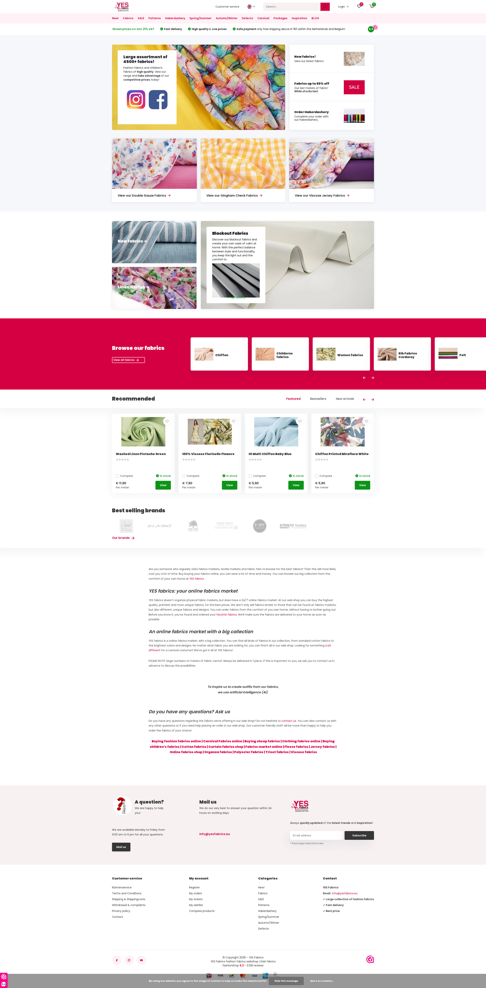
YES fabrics (196, 579)
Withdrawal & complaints (128, 905)
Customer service (227, 7)
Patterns (154, 18)
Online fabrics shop (186, 752)
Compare (126, 476)
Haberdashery (175, 18)
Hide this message (286, 980)
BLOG (315, 18)
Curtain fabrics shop (225, 747)
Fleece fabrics (296, 747)
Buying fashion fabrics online (176, 741)
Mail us (121, 847)
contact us (289, 721)
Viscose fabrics (304, 752)
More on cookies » (322, 980)
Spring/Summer (200, 18)
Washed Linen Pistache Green (141, 454)
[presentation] (364, 378)
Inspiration (299, 18)
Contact (117, 917)
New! (115, 18)
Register (194, 887)
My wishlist (196, 905)
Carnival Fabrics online (222, 741)
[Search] (325, 6)
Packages (280, 18)
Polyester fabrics (248, 752)
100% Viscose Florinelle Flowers (208, 454)
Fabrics (128, 18)
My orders (195, 893)
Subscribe (359, 835)
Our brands (121, 538)
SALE (141, 18)
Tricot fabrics (277, 752)
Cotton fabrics (194, 747)
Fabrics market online (263, 747)
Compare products (202, 911)
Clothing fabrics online (301, 741)
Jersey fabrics (322, 747)
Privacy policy (121, 911)
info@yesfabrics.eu (214, 834)
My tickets (196, 899)
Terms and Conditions (126, 893)
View (163, 485)
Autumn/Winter (226, 18)
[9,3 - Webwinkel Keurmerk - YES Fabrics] (370, 959)
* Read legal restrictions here (306, 843)
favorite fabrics (226, 614)
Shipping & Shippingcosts (128, 899)
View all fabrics (124, 360)
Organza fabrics (218, 752)
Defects (247, 18)
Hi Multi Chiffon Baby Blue (270, 454)
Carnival (263, 18)
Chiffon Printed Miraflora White (342, 454)
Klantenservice (122, 887)
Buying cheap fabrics (262, 741)
